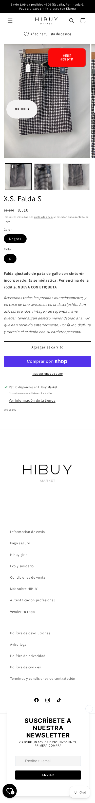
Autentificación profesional (32, 600)
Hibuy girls (19, 554)
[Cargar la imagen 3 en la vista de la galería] (76, 176)
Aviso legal (19, 644)
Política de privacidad (27, 655)
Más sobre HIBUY (24, 588)
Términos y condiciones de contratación (42, 678)
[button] (10, 20)
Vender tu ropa (22, 611)
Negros (15, 238)
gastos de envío (43, 217)
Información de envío (27, 531)
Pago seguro (20, 543)
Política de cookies (25, 667)
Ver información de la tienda (32, 400)
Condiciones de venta (27, 577)
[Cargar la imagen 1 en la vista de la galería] (18, 176)
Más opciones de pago (47, 373)
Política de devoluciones (30, 633)
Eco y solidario (22, 566)
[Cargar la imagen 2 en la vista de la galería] (47, 176)
